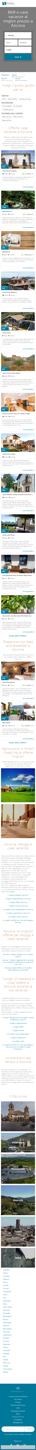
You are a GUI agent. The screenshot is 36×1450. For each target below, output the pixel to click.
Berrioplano (7, 1329)
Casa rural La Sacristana (11, 373)
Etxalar (5, 1366)
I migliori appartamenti (18, 1023)
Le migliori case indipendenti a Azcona (18, 909)
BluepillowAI (18, 1423)
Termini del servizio (18, 1405)
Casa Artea (6, 333)
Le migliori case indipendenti (18, 1034)
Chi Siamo (18, 1399)
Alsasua (6, 1279)
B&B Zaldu (6, 723)
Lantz (5, 1295)
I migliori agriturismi (18, 1038)
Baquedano (7, 1316)
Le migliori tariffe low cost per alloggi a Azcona (18, 921)
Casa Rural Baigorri (9, 292)
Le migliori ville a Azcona (18, 917)
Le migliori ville (18, 1041)
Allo (4, 1357)
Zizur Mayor (7, 1307)
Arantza (6, 1326)
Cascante (6, 1350)
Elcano (5, 1319)
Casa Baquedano (8, 682)
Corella (5, 1285)
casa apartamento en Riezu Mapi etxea (17, 575)
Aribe (5, 1304)
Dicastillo (6, 1313)
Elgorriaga (7, 1322)
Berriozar (6, 1363)
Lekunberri (7, 1301)
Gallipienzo (7, 1335)
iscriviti (29, 1429)
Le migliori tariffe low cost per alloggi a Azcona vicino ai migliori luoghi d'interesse (18, 1047)
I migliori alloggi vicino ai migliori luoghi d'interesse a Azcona (18, 1018)
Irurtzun (6, 1341)
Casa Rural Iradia (8, 454)
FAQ (18, 1408)
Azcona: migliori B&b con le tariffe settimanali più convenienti (18, 969)
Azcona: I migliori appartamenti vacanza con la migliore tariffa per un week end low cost (18, 962)
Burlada (6, 1338)
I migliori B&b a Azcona (18, 902)
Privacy (18, 1402)
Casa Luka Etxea (8, 535)
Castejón (6, 1270)
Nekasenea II (7, 211)
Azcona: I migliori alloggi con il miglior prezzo (18, 955)
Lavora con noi (18, 1417)
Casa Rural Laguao (9, 171)
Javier (5, 1347)
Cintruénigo (7, 1369)
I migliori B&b (18, 1027)
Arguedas (6, 1344)
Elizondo (6, 1332)
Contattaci (18, 1420)
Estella (5, 1360)
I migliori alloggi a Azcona (18, 895)
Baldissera (6, 252)
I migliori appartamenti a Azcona (18, 899)
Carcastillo (7, 1292)
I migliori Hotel (18, 1030)
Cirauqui (6, 1276)
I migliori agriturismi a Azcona (18, 913)
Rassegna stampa (18, 1411)
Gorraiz (6, 1288)
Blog (18, 1414)
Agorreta (6, 1310)
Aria (4, 1298)
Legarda (6, 1353)
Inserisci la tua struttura (18, 1396)
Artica (5, 1282)
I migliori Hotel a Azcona (18, 906)
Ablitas (5, 1372)
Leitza (5, 1273)
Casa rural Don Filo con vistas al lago (16, 414)
